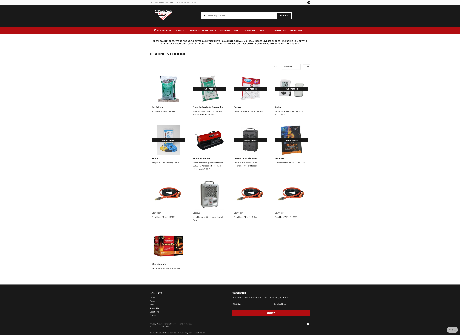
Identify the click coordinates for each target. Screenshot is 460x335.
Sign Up (271, 313)
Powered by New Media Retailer (191, 333)
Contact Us (280, 30)
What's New (296, 30)
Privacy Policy (156, 324)
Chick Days (225, 30)
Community (250, 30)
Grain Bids (194, 30)
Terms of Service (185, 324)
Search (285, 16)
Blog (237, 30)
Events (153, 301)
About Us (265, 30)
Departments (209, 30)
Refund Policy (169, 324)
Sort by (277, 67)
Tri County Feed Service (166, 333)
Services (179, 30)
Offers (152, 297)
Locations (154, 312)
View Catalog (163, 30)
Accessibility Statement (160, 326)
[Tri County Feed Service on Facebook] (308, 324)
